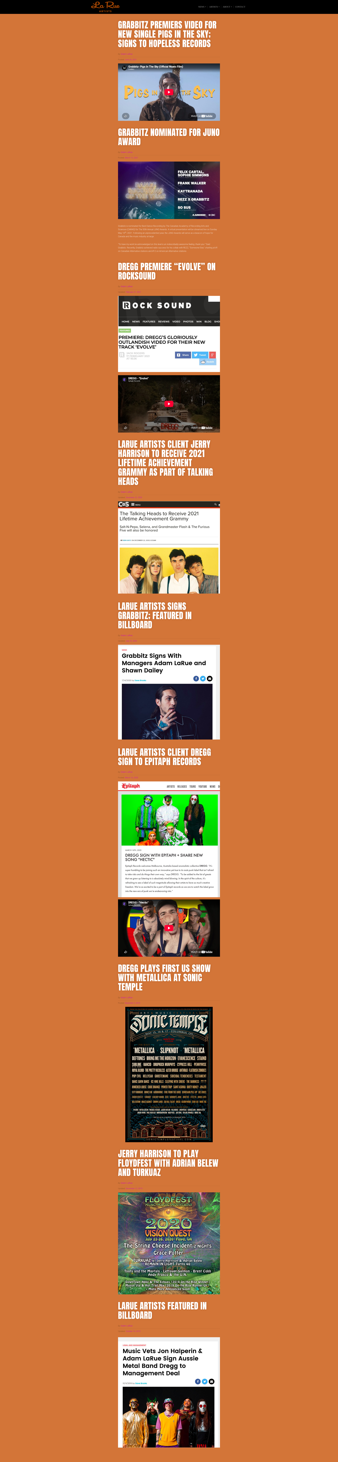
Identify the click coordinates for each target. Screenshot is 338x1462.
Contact (240, 7)
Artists (213, 7)
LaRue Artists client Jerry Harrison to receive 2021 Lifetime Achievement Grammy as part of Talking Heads (165, 463)
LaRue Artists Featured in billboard (162, 1310)
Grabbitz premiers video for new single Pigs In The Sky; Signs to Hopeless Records (167, 34)
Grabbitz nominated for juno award (169, 137)
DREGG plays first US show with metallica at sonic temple (164, 977)
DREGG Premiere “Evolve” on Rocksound (167, 271)
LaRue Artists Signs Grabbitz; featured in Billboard (155, 615)
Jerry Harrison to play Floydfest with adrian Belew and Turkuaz (168, 1163)
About (226, 7)
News (201, 7)
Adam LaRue (127, 54)
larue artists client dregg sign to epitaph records (164, 757)
